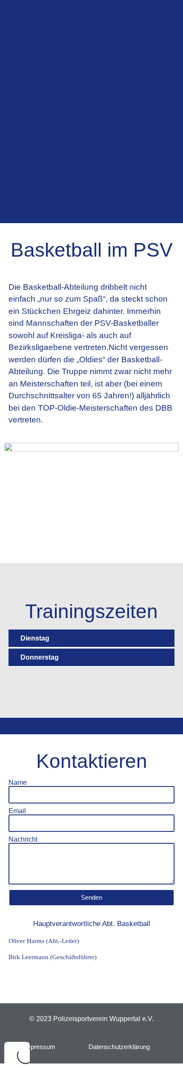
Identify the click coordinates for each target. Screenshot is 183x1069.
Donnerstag (39, 657)
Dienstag (34, 638)
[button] (91, 639)
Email (17, 811)
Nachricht (23, 839)
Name (18, 782)
